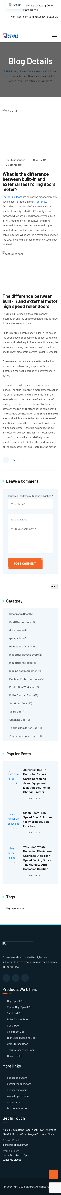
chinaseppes (17, 159)
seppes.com (14, 1102)
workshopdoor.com (18, 1096)
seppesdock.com (17, 1077)
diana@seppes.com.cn (15, 1144)
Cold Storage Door (20, 622)
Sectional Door (18, 703)
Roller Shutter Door (18, 1019)
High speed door (16, 908)
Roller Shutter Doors (21, 695)
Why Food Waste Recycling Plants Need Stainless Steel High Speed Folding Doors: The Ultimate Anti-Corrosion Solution (38, 858)
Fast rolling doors (12, 196)
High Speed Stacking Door (21, 1037)
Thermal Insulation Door (23, 727)
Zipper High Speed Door (23, 735)
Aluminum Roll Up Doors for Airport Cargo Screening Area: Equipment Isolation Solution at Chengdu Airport (36, 781)
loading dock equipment (24, 670)
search (54, 586)
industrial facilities (21, 662)
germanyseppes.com (19, 1083)
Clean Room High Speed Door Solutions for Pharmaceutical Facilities (37, 819)
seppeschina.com (17, 1089)
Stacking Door (17, 719)
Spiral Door (16, 711)
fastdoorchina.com (18, 1108)
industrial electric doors (24, 654)
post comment (25, 563)
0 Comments (14, 164)
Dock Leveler (14, 1056)
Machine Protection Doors (25, 678)
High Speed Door (19, 646)
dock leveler (16, 630)
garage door (16, 638)
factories (41, 201)
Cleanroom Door (19, 613)
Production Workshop (22, 687)
